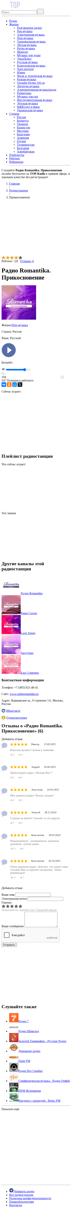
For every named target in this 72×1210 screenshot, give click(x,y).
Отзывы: (27, 261)
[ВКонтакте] (4, 384)
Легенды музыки (28, 86)
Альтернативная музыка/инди (36, 89)
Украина (22, 124)
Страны (14, 113)
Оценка (7, 902)
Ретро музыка (26, 48)
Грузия (21, 141)
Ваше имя (8, 894)
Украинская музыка (30, 110)
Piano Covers (29, 613)
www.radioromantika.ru (24, 694)
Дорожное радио (29, 1051)
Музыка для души (29, 55)
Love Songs (28, 633)
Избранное (16, 161)
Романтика (24, 93)
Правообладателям (21, 1201)
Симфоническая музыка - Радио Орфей (44, 1080)
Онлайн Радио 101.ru (31, 82)
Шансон (22, 51)
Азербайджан (26, 151)
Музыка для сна (27, 96)
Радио (13, 21)
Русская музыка (27, 62)
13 (14, 848)
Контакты (15, 1205)
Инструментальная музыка (34, 100)
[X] (20, 384)
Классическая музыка (31, 65)
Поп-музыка (25, 38)
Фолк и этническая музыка (34, 76)
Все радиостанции (21, 1194)
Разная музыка (26, 79)
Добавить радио (23, 1191)
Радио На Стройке (30, 1071)
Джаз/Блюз (24, 58)
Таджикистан (26, 144)
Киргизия (23, 134)
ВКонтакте (13, 710)
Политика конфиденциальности (30, 1198)
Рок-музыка (24, 31)
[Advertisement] (36, 229)
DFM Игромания (29, 1090)
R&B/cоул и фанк (28, 106)
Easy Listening (30, 672)
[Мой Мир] (14, 384)
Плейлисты (16, 155)
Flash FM (24, 1061)
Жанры (14, 24)
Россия (21, 117)
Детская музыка (27, 103)
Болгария (23, 148)
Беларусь (23, 120)
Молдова (23, 131)
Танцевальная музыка (31, 41)
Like (67, 377)
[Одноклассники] (9, 384)
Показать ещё (10, 1109)
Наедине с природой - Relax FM (39, 1100)
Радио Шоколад (28, 1031)
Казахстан (23, 127)
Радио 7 (23, 1021)
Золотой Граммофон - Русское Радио (42, 1041)
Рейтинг (14, 158)
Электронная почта (14, 898)
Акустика (27, 653)
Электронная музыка (31, 34)
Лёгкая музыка (26, 45)
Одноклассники (16, 717)
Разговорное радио (29, 27)
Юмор (21, 72)
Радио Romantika (32, 593)
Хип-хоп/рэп (25, 69)
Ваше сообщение (13, 926)
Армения (23, 137)
